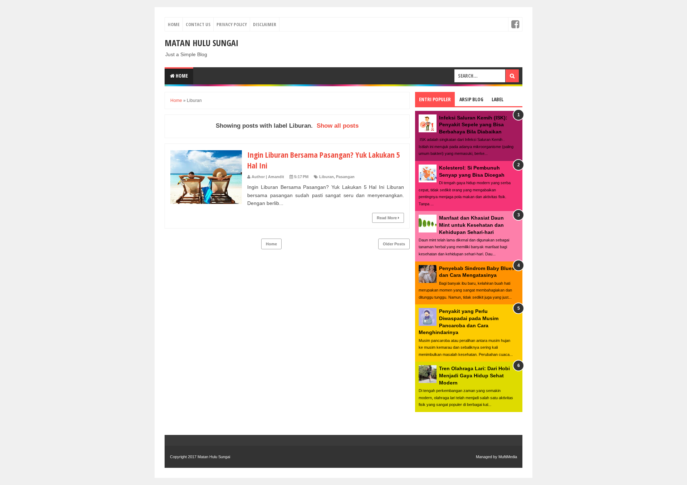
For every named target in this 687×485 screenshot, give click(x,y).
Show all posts (338, 125)
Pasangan (345, 177)
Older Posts (394, 244)
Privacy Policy (231, 24)
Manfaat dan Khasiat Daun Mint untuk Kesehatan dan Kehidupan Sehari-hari (471, 225)
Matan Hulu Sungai (201, 43)
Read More (387, 218)
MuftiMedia (507, 457)
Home (174, 24)
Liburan (326, 177)
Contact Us (198, 24)
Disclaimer (264, 24)
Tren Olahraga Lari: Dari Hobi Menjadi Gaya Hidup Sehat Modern (474, 375)
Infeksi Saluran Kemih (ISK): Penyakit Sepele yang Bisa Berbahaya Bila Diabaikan (473, 124)
